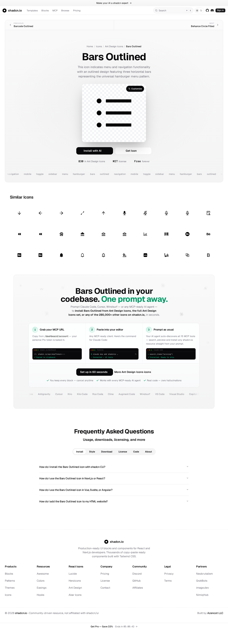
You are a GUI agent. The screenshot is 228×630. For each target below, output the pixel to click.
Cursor (44, 394)
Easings (41, 587)
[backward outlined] (40, 234)
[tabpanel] (114, 484)
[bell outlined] (82, 255)
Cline (96, 394)
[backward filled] (19, 234)
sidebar (44, 174)
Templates (32, 10)
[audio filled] (124, 213)
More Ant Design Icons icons (133, 372)
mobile (19, 174)
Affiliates (137, 587)
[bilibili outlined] (166, 255)
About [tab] (148, 451)
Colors (40, 580)
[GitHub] (207, 10)
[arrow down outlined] (19, 213)
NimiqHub (202, 595)
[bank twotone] (124, 234)
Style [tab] (92, 451)
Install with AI (92, 150)
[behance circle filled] (187, 234)
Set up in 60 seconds (93, 372)
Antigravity (30, 394)
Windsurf (131, 394)
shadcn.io (21, 613)
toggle (31, 174)
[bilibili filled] (145, 255)
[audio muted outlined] (145, 213)
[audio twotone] (187, 213)
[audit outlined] (208, 213)
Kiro (55, 394)
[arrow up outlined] (103, 213)
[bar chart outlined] (145, 234)
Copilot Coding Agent (187, 394)
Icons (99, 46)
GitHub (136, 580)
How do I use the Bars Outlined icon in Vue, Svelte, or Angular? (75, 490)
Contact (105, 587)
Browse (65, 10)
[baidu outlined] (61, 234)
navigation (111, 174)
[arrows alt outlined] (82, 213)
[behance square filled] (19, 255)
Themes (10, 587)
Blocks (45, 10)
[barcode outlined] (166, 234)
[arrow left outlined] (40, 213)
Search (175, 10)
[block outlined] (187, 255)
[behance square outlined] (40, 255)
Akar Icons (75, 595)
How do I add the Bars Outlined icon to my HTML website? (73, 501)
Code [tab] (136, 451)
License (105, 580)
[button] (114, 234)
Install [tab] (79, 451)
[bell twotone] (103, 255)
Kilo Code (68, 394)
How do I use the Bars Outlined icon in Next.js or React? (72, 478)
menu (56, 174)
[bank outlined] (103, 234)
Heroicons (75, 580)
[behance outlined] (208, 234)
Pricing (76, 10)
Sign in (220, 10)
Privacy (169, 573)
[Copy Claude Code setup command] (136, 354)
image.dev (202, 587)
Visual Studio (162, 394)
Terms (168, 580)
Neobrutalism (204, 573)
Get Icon (131, 150)
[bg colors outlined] (124, 255)
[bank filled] (82, 234)
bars (83, 174)
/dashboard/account (56, 336)
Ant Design (75, 587)
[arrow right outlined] (61, 213)
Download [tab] (106, 451)
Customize (136, 88)
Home (90, 46)
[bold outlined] (208, 255)
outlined (96, 174)
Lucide (73, 573)
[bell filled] (61, 255)
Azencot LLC (215, 613)
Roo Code (83, 394)
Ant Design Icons (114, 46)
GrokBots (201, 580)
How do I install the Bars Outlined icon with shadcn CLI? (72, 467)
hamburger (70, 174)
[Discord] (212, 10)
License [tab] (123, 451)
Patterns (10, 580)
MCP (55, 10)
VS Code (145, 394)
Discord (137, 573)
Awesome (43, 573)
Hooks (40, 595)
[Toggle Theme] (199, 10)
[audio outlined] (166, 213)
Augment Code (112, 394)
